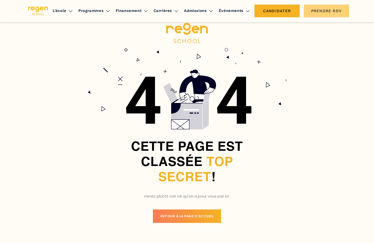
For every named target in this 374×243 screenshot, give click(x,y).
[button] (63, 11)
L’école (59, 10)
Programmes (91, 10)
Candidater (277, 11)
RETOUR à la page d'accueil (187, 216)
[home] (38, 11)
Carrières (163, 10)
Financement (129, 10)
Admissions (195, 10)
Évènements (231, 10)
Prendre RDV (326, 11)
